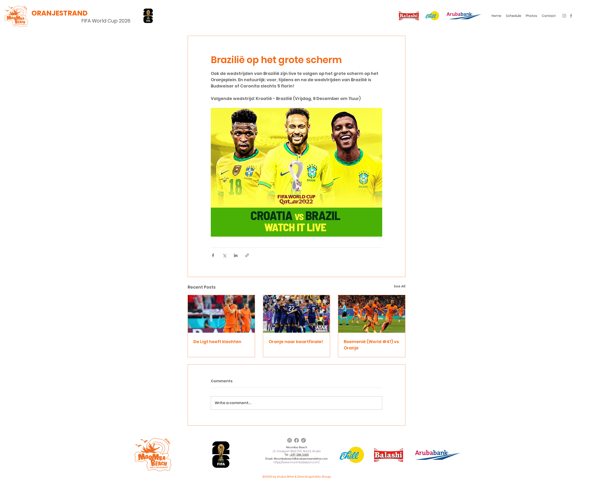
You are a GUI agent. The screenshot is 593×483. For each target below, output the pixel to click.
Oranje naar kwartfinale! (296, 342)
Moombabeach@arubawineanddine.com (301, 459)
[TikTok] (303, 440)
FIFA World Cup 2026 (105, 20)
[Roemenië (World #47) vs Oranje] (371, 314)
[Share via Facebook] (213, 255)
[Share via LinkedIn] (235, 255)
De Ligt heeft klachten (217, 342)
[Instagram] (564, 15)
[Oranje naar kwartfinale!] (296, 314)
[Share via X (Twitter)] (224, 255)
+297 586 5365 (299, 455)
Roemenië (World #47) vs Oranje (371, 345)
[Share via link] (247, 255)
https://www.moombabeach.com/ (296, 462)
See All (399, 286)
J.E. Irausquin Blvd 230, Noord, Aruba (296, 451)
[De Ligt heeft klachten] (221, 314)
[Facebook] (571, 15)
